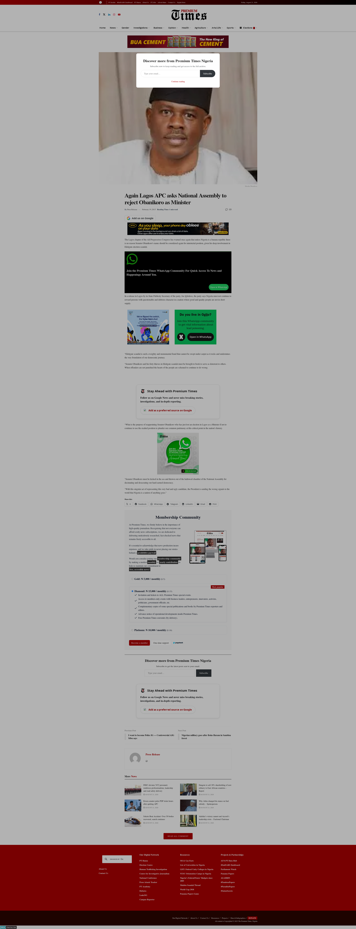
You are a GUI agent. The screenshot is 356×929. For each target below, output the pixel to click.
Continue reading (178, 81)
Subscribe (207, 73)
